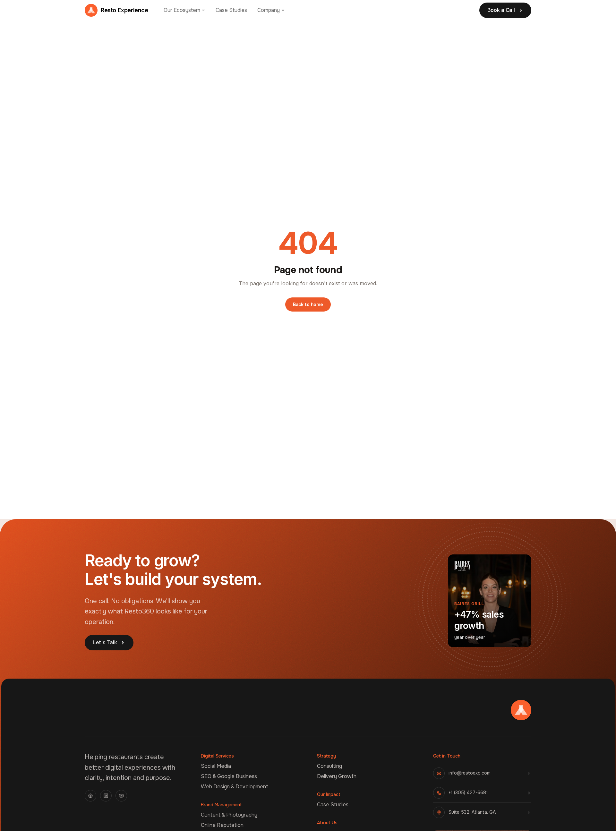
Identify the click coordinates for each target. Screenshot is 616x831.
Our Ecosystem (182, 10)
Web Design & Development (234, 786)
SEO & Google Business (229, 776)
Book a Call (501, 10)
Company (268, 10)
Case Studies (231, 10)
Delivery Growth (336, 776)
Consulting (329, 766)
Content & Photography (229, 814)
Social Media (216, 766)
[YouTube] (121, 795)
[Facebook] (90, 795)
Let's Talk (105, 642)
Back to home (308, 304)
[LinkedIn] (106, 795)
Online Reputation (222, 825)
